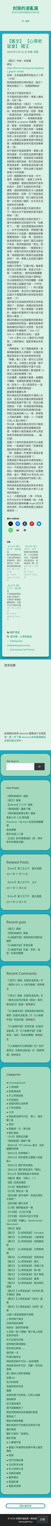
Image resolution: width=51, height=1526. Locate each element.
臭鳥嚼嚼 (11, 829)
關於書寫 (15, 632)
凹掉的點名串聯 (14, 1323)
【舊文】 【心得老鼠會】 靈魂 (22, 1278)
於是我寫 (13, 1099)
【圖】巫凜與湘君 (16, 1182)
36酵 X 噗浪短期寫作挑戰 (19, 1314)
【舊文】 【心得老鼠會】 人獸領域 (25, 1237)
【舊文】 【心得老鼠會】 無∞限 (23, 1270)
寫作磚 (13, 636)
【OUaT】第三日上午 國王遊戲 (24, 868)
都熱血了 (11, 1416)
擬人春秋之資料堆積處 (18, 1373)
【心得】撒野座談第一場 (19, 1207)
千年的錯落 (15, 1107)
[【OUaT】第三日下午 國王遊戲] (15, 602)
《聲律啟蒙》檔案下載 (18, 808)
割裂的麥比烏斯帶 (18, 1103)
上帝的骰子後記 (14, 1319)
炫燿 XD (10, 1377)
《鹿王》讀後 (13, 800)
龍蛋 (11, 1455)
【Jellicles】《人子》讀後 (19, 804)
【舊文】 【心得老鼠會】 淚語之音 (25, 1265)
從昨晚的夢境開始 (16, 1344)
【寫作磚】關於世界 (17, 1203)
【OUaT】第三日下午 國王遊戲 (24, 896)
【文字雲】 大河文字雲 (18, 1212)
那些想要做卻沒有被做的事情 (22, 1412)
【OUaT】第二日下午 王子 (21, 882)
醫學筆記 (13, 1477)
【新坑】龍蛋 (13, 1228)
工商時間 (13, 1087)
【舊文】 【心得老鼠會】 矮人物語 (25, 1274)
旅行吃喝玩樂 (16, 1460)
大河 (11, 1112)
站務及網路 (15, 1473)
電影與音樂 (15, 1486)
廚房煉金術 (15, 1091)
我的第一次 (12, 1352)
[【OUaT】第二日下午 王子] (32, 562)
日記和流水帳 (16, 1464)
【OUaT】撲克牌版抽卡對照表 (22, 1173)
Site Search (12, 761)
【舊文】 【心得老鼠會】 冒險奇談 (25, 1257)
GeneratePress (25, 1521)
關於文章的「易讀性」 (18, 1433)
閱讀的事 (13, 1481)
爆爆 (8, 1390)
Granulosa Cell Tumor (22, 649)
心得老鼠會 (26, 636)
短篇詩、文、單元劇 (19, 1128)
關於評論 (11, 1438)
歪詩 (11, 1124)
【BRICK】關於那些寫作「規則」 (24, 1169)
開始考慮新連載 (14, 1420)
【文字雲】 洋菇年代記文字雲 (22, 1216)
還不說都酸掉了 (14, 1407)
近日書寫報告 (13, 1403)
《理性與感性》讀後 (17, 796)
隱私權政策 (26, 1506)
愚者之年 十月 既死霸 (17, 817)
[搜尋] (39, 766)
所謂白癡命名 (13, 1356)
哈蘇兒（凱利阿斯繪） (18, 1327)
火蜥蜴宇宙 (15, 1442)
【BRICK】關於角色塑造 (19, 1165)
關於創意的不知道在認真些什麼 (23, 1425)
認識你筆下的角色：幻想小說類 (23, 1395)
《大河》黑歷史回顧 (17, 1136)
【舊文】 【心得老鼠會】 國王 (22, 1261)
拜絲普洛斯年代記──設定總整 (22, 1361)
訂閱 (42, 1519)
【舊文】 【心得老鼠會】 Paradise (25, 1232)
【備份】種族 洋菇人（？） (22, 1178)
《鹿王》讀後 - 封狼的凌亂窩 (23, 980)
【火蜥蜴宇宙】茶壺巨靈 (19, 945)
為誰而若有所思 (14, 1386)
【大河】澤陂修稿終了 (18, 1186)
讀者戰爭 (11, 1399)
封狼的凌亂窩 (25, 8)
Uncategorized (17, 1082)
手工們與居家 (16, 1095)
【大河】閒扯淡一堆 (17, 1191)
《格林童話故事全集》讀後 (20, 813)
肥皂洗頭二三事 (14, 834)
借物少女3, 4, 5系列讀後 (22, 984)
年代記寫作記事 (14, 1339)
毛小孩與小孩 (16, 1468)
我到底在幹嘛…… (15, 1348)
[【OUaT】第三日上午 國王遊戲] (15, 563)
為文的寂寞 (12, 1382)
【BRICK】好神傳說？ (18, 1153)
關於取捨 (11, 1429)
